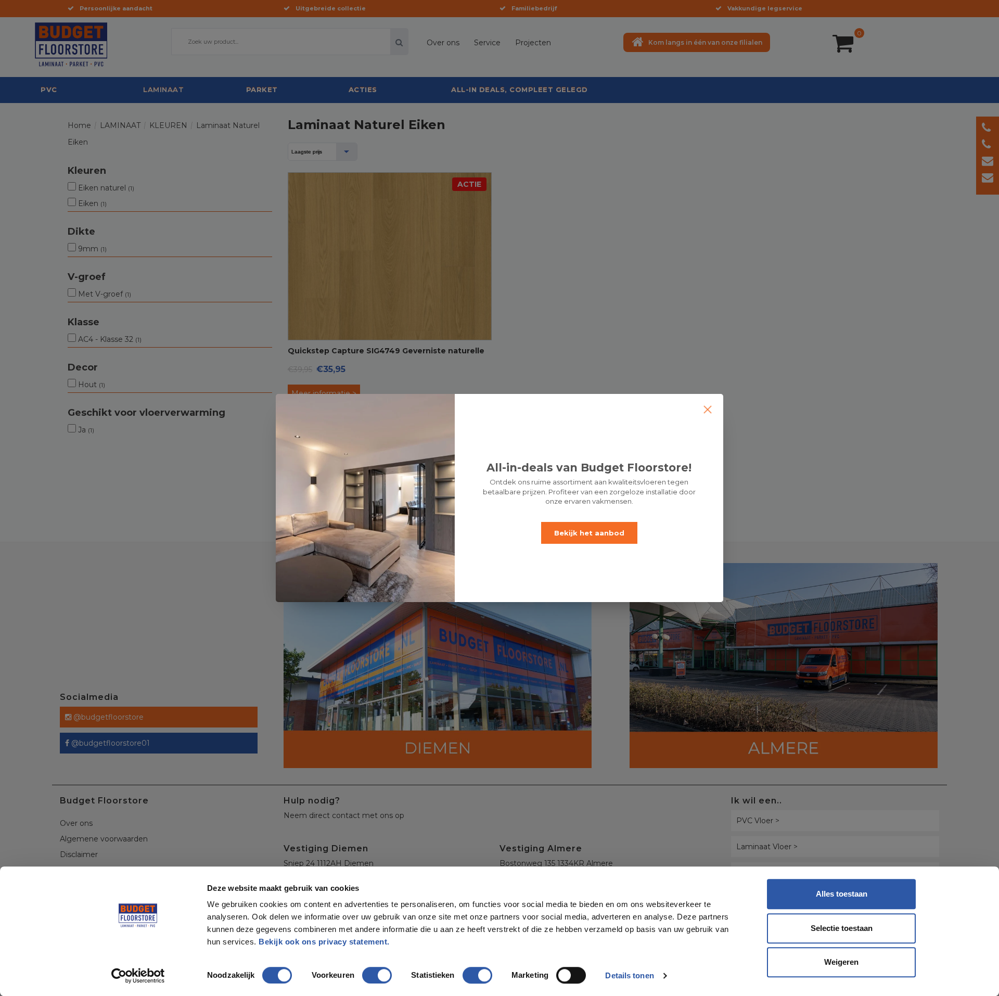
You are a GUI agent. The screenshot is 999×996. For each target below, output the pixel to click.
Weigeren (841, 961)
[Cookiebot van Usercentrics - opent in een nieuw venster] (138, 976)
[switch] (366, 971)
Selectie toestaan (842, 928)
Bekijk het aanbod (589, 533)
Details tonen (629, 975)
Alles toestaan (841, 893)
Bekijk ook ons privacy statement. (325, 941)
